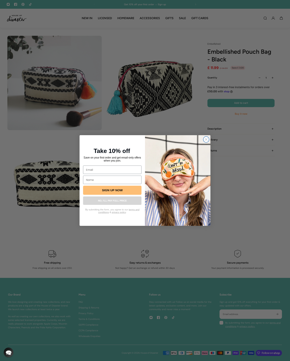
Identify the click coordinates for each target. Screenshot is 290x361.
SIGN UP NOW (112, 190)
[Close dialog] (206, 139)
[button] (8, 352)
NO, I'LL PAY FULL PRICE (112, 200)
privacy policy (119, 212)
